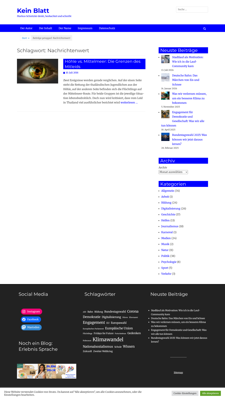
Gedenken (134, 333)
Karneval (167, 232)
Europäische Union (119, 328)
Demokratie (91, 317)
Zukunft (87, 351)
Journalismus (169, 226)
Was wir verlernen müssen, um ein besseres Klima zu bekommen (189, 98)
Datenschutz (107, 28)
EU (108, 322)
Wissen (129, 346)
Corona (133, 311)
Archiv (163, 167)
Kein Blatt (33, 10)
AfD (84, 312)
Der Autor (26, 28)
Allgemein (167, 190)
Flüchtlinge (87, 333)
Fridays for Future (103, 333)
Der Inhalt (45, 28)
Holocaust (87, 341)
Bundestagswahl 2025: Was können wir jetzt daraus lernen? (189, 139)
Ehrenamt (133, 317)
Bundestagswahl (115, 311)
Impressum (85, 28)
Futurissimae (120, 333)
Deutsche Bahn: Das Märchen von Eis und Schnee (185, 80)
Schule (118, 346)
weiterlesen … (129, 102)
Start (25, 38)
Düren (125, 317)
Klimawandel (108, 339)
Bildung (166, 202)
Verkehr (166, 273)
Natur (165, 250)
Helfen (165, 220)
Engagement (94, 322)
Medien (166, 238)
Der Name (65, 28)
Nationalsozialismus (98, 346)
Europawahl (119, 322)
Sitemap (178, 372)
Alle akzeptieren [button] (210, 393)
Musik (165, 244)
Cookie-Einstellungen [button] (185, 393)
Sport (164, 267)
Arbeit (165, 196)
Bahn (90, 311)
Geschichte (168, 214)
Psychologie (168, 261)
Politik (165, 256)
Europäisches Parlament (93, 329)
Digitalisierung (170, 208)
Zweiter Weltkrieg (103, 351)
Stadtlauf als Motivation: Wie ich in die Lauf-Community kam (187, 61)
